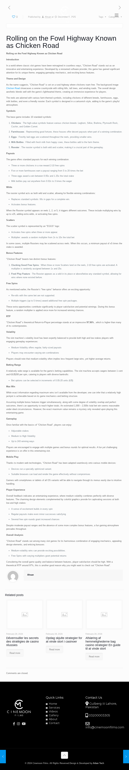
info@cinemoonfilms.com (104, 727)
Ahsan (30, 575)
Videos (53, 711)
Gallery (54, 715)
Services (54, 707)
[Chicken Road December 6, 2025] (126, 756)
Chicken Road (13, 88)
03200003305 (99, 715)
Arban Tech (98, 763)
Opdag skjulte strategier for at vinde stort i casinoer (64, 639)
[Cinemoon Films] (64, 15)
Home (53, 703)
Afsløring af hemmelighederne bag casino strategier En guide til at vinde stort (102, 643)
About (53, 719)
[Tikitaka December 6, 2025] (3, 756)
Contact (54, 723)
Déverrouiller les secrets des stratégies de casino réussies (22, 641)
